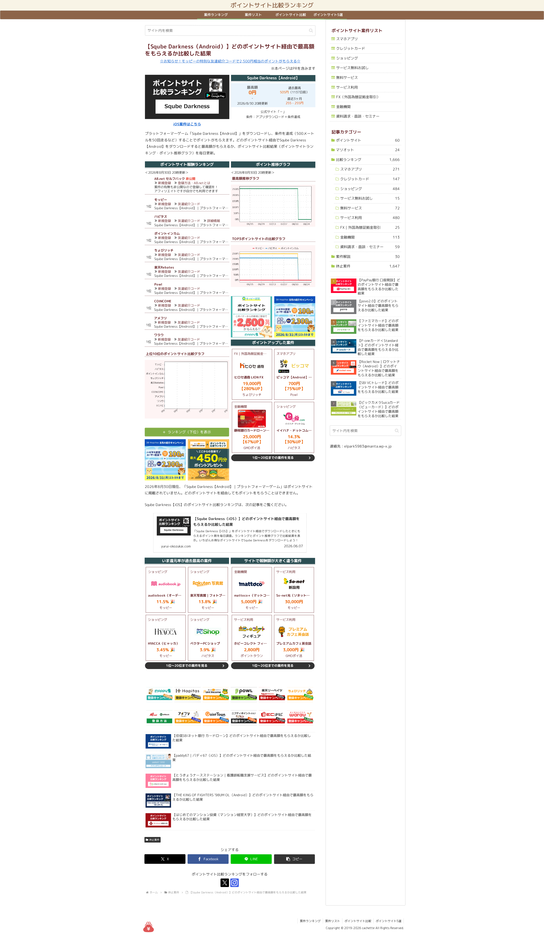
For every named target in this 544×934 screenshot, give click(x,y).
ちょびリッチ (163, 250)
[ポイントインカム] (216, 694)
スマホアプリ (347, 38)
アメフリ (160, 318)
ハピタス (160, 216)
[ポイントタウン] (216, 718)
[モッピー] (159, 694)
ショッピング (347, 58)
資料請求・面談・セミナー (358, 116)
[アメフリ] (187, 718)
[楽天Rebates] (272, 694)
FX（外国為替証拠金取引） (358, 96)
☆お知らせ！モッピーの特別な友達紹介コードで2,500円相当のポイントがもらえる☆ (230, 61)
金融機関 (343, 106)
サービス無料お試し (352, 67)
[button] (311, 30)
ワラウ (159, 335)
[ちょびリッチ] (300, 694)
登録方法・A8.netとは (194, 183)
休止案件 (154, 840)
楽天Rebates (164, 267)
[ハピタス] (187, 694)
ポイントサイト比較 (357, 921)
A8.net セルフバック (169, 178)
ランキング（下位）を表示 (189, 431)
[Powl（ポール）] (244, 694)
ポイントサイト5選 (388, 921)
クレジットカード (350, 48)
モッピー (160, 200)
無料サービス (347, 77)
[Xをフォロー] (225, 883)
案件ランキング (310, 921)
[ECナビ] (272, 718)
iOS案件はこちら (187, 124)
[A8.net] (159, 717)
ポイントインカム (167, 233)
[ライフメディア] (244, 718)
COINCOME (162, 301)
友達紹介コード (189, 204)
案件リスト (332, 921)
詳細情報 (213, 221)
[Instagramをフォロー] (234, 883)
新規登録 (164, 183)
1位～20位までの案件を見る (273, 457)
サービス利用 (347, 87)
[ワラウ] (300, 718)
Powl (158, 284)
